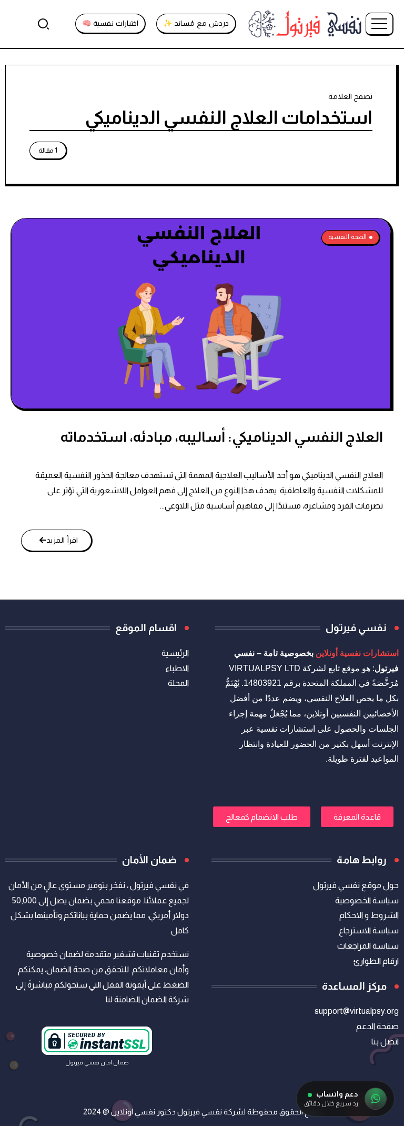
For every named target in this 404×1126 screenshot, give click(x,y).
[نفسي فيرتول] (305, 23)
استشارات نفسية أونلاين (357, 653)
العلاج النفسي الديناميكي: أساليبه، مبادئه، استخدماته (221, 437)
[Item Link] (201, 313)
